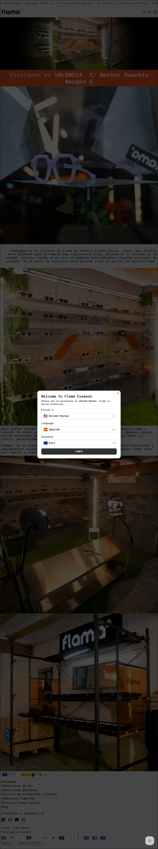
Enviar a (47, 409)
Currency (47, 436)
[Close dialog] (118, 393)
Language (47, 423)
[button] (79, 416)
